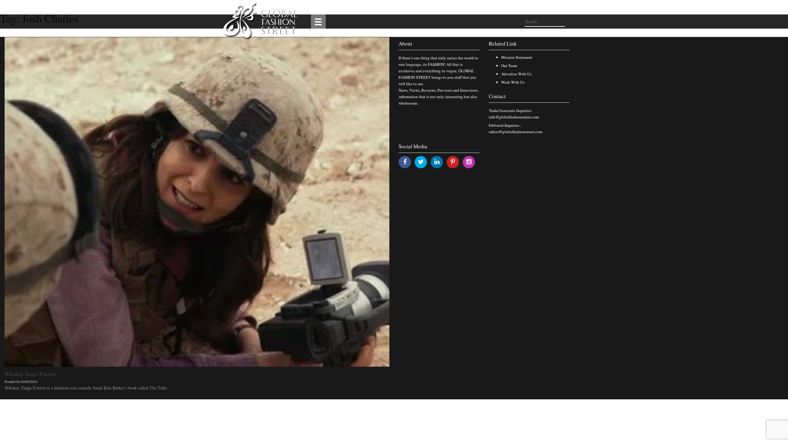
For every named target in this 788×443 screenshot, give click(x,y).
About (405, 43)
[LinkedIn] (437, 162)
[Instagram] (469, 162)
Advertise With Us (516, 74)
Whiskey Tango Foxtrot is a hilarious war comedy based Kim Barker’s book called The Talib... (87, 388)
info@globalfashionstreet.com (514, 117)
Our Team (509, 65)
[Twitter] (421, 162)
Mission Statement (516, 57)
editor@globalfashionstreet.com (515, 131)
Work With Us (513, 82)
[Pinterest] (453, 162)
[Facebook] (405, 162)
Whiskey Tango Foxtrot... (32, 373)
